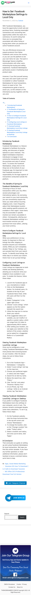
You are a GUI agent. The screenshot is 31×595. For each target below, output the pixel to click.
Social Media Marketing (17, 464)
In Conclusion (12, 136)
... (3, 479)
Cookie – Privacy (22, 584)
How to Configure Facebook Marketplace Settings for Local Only (17, 118)
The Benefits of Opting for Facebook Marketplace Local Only (16, 111)
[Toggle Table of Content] (4, 103)
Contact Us (12, 587)
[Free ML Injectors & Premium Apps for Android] (8, 3)
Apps (6, 464)
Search (6, 514)
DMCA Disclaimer (9, 584)
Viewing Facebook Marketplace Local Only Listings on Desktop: (17, 132)
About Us (20, 587)
